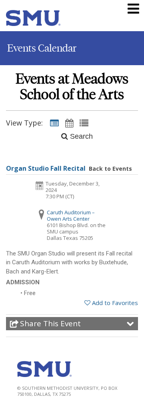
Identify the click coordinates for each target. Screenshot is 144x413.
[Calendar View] (69, 123)
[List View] (84, 123)
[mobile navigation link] (133, 8)
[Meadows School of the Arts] (33, 19)
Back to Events (110, 168)
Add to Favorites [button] (115, 303)
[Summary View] (54, 123)
